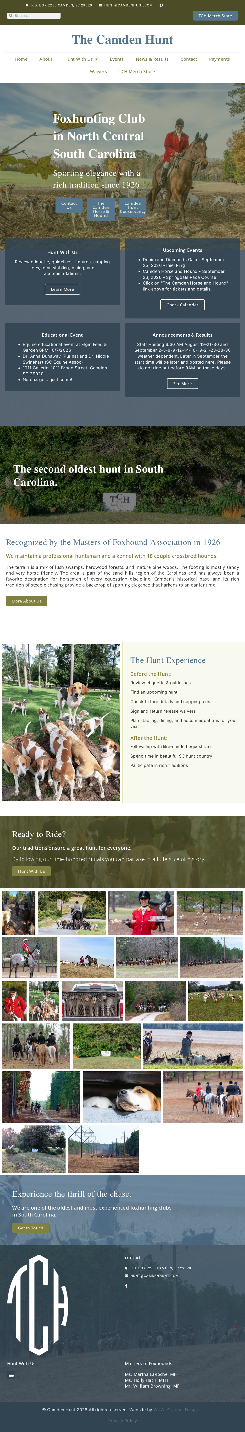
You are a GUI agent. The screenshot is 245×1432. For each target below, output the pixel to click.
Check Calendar (183, 304)
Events (117, 59)
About (45, 59)
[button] (11, 1375)
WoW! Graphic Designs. (178, 1409)
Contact (189, 59)
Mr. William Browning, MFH (154, 1386)
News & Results (152, 59)
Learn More (62, 289)
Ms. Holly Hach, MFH (146, 1380)
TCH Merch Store (137, 71)
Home (21, 59)
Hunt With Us (78, 59)
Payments (219, 59)
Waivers (98, 71)
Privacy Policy (122, 1420)
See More (182, 383)
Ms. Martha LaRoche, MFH (152, 1374)
